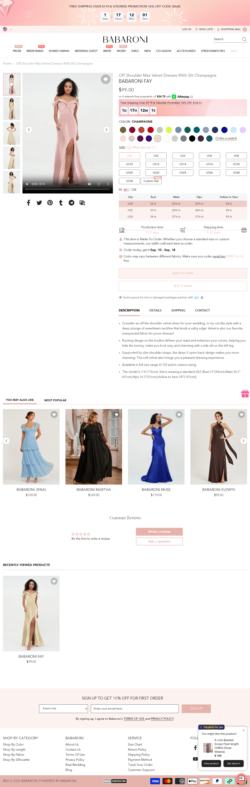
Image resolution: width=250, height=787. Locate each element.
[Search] (230, 39)
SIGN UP (196, 708)
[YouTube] (195, 759)
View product (211, 763)
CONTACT (202, 310)
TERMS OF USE (134, 719)
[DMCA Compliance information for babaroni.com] (115, 781)
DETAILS (155, 310)
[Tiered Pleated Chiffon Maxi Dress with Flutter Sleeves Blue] (31, 447)
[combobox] (227, 39)
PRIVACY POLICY (162, 719)
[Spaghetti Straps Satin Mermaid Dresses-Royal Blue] (156, 447)
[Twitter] (39, 202)
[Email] (82, 202)
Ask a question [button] (159, 541)
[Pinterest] (50, 202)
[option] (67, 133)
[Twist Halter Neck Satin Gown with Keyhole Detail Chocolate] (218, 447)
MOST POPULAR (55, 400)
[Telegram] (71, 202)
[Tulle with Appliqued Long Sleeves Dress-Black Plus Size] (93, 447)
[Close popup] (243, 730)
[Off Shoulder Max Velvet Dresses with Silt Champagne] (31, 613)
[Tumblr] (61, 202)
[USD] (7, 29)
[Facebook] (28, 202)
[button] (28, 129)
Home (7, 63)
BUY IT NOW (183, 286)
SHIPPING (178, 310)
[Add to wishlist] (106, 79)
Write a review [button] (159, 532)
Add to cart (182, 273)
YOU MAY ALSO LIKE (20, 400)
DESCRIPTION (129, 310)
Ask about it (233, 763)
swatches (219, 256)
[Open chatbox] (241, 778)
